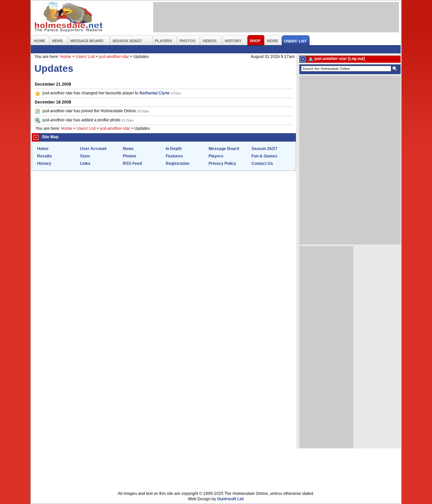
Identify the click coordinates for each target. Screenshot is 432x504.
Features (174, 156)
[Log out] (356, 59)
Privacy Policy (222, 163)
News (128, 149)
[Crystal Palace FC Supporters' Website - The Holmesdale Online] (69, 17)
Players (216, 156)
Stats (85, 156)
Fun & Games (264, 156)
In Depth (174, 149)
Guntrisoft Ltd (230, 499)
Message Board (224, 149)
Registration (177, 163)
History (44, 163)
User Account (93, 149)
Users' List (85, 57)
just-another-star (114, 57)
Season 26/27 (264, 149)
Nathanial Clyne (154, 93)
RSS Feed (132, 163)
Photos (129, 156)
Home (65, 57)
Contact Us (262, 163)
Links (85, 163)
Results (44, 156)
